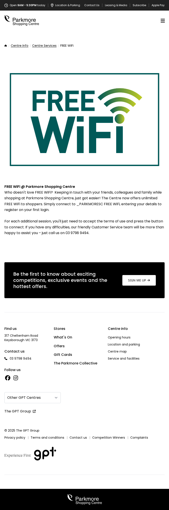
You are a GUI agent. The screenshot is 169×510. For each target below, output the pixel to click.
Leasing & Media (116, 5)
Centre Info (19, 46)
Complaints (139, 437)
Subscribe (139, 5)
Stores (59, 329)
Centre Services (44, 46)
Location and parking (124, 344)
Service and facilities (124, 358)
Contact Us (91, 5)
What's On (63, 337)
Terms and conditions (47, 437)
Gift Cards (63, 355)
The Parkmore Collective (75, 363)
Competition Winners (108, 437)
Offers (59, 346)
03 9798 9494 (20, 358)
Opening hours (119, 337)
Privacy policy (14, 437)
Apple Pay (158, 5)
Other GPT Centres (24, 397)
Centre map (117, 351)
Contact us (78, 437)
